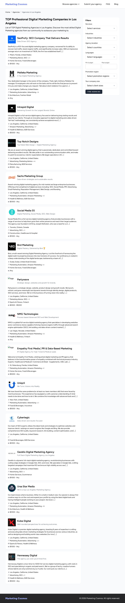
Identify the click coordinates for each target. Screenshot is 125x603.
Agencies (16, 12)
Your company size (92, 81)
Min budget (89, 62)
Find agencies (94, 92)
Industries (89, 34)
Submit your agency (93, 4)
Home (7, 12)
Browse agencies (69, 4)
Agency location (91, 43)
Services (88, 24)
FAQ (108, 4)
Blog (116, 4)
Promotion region (92, 72)
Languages (89, 53)
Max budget (105, 62)
